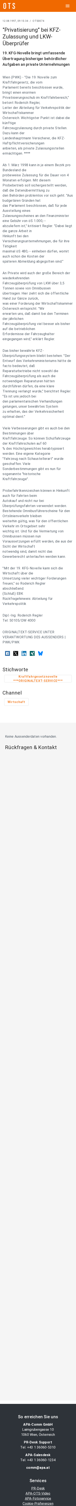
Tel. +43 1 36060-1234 (38, 1460)
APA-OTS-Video (38, 1493)
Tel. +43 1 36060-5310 (38, 1447)
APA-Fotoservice (38, 1498)
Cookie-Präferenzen (38, 1504)
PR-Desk (38, 1488)
